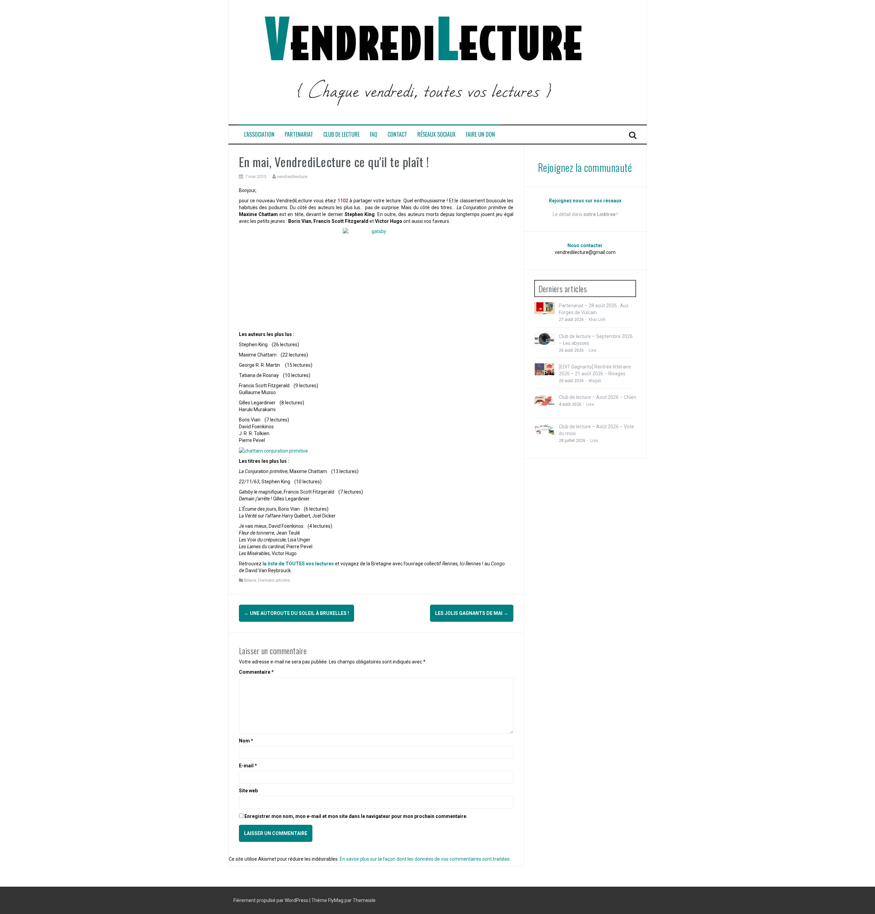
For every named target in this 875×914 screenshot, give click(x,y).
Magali (595, 380)
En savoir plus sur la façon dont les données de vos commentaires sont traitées (425, 859)
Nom (246, 740)
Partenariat (299, 134)
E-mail (248, 765)
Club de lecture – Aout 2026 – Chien (597, 397)
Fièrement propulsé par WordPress (271, 900)
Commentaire (256, 672)
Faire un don (480, 134)
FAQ (373, 134)
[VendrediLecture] (423, 62)
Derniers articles (274, 580)
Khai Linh (597, 319)
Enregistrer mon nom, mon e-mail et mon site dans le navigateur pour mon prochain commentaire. (356, 816)
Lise (592, 350)
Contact (397, 134)
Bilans (250, 580)
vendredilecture (292, 176)
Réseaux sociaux (436, 134)
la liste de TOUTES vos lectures (298, 563)
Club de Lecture (341, 134)
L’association (259, 134)
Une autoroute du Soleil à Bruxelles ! (296, 613)
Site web (248, 790)
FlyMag (336, 900)
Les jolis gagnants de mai (471, 613)
